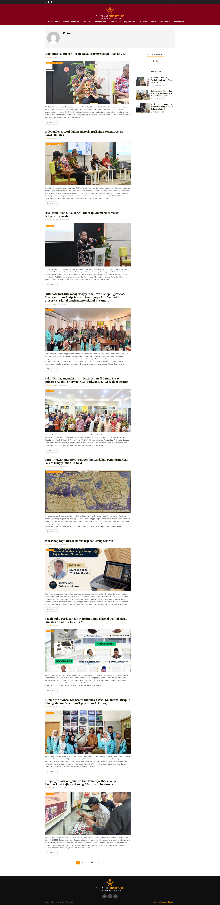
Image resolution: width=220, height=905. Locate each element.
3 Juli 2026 (57, 707)
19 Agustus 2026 (60, 139)
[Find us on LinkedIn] (48, 2)
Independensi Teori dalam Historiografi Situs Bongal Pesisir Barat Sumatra (84, 133)
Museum (86, 21)
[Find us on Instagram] (45, 2)
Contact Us (171, 902)
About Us (162, 902)
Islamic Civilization (71, 21)
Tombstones (115, 21)
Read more (52, 121)
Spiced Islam (52, 21)
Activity (50, 225)
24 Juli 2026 (58, 385)
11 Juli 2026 (58, 544)
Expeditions (129, 21)
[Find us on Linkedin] (115, 896)
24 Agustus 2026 (60, 57)
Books (153, 21)
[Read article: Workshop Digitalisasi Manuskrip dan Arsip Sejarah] (88, 569)
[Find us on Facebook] (153, 61)
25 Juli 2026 (58, 304)
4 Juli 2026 (57, 625)
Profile (155, 902)
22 (92, 863)
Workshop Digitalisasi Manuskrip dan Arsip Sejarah (79, 541)
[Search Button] (174, 2)
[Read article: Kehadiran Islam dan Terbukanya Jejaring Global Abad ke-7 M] (88, 82)
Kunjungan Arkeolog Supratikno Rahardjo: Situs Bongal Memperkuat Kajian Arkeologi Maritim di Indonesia (81, 782)
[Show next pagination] (97, 862)
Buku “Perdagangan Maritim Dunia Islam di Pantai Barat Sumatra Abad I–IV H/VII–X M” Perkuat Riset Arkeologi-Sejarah (87, 380)
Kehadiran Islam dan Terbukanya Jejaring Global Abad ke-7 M (85, 54)
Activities (142, 21)
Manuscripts (100, 21)
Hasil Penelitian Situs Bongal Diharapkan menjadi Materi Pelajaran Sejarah (82, 214)
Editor (49, 57)
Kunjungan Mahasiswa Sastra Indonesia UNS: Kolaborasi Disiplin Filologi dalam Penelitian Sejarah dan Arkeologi (87, 701)
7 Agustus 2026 (59, 220)
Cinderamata (178, 21)
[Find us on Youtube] (51, 2)
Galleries (164, 21)
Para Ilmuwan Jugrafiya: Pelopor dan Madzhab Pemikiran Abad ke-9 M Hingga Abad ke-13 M (86, 461)
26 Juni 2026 (58, 788)
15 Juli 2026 (58, 466)
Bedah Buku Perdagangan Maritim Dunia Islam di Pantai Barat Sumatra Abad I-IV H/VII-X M (86, 620)
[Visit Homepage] (110, 11)
